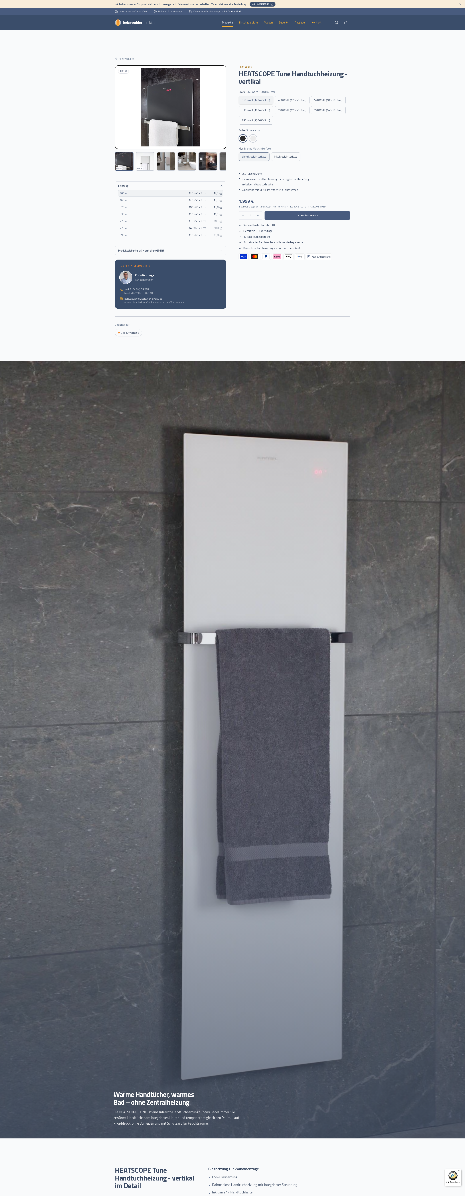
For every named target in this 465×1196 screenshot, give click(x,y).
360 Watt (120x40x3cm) (256, 100)
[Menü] (459, 1171)
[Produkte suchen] (336, 22)
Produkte (227, 22)
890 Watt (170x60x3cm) (256, 120)
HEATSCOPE (245, 67)
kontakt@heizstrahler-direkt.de (143, 299)
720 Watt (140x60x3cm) (328, 110)
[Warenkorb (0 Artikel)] (346, 22)
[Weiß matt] (253, 138)
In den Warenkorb (307, 215)
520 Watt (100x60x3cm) (328, 100)
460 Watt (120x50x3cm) (292, 100)
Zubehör (284, 22)
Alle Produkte (126, 59)
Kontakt (317, 22)
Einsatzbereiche (248, 22)
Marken (268, 22)
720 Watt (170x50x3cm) (292, 110)
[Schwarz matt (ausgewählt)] (243, 138)
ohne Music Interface (254, 156)
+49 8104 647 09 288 (137, 289)
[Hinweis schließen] (460, 4)
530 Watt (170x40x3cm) (256, 110)
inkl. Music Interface (285, 156)
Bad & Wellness (130, 333)
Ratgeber (300, 22)
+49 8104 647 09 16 (231, 11)
